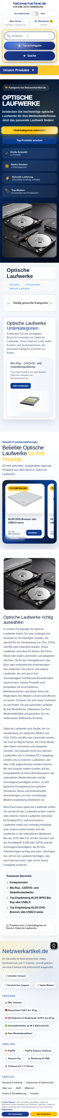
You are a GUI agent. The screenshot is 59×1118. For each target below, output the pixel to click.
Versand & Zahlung (12, 1082)
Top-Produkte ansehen (29, 140)
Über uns (7, 1088)
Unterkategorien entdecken (29, 130)
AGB (18, 1088)
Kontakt (34, 1093)
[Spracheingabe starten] (29, 46)
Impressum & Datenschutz (40, 1082)
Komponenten (19, 882)
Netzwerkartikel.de (29, 5)
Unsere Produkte (19, 70)
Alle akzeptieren (44, 1114)
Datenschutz (7, 1109)
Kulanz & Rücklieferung (14, 1093)
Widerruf (29, 1088)
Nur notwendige (15, 1114)
